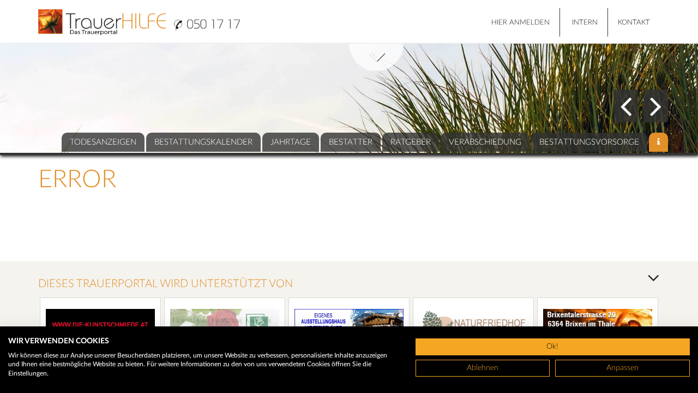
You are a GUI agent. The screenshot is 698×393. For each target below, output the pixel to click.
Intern (585, 22)
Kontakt (634, 22)
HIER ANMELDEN (520, 22)
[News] (658, 142)
